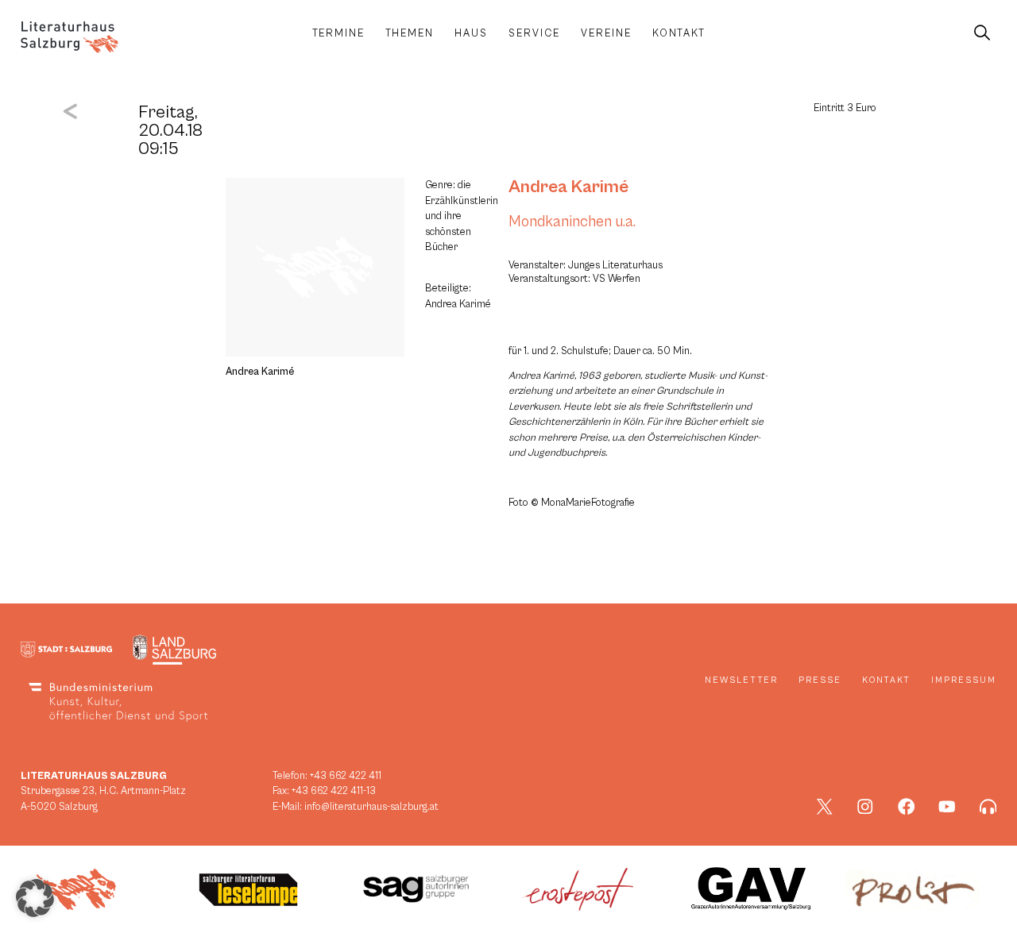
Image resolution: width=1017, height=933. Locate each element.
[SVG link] (69, 37)
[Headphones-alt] (988, 806)
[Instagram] (865, 806)
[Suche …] (981, 33)
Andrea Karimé (568, 186)
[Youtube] (947, 806)
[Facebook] (906, 806)
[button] (35, 898)
